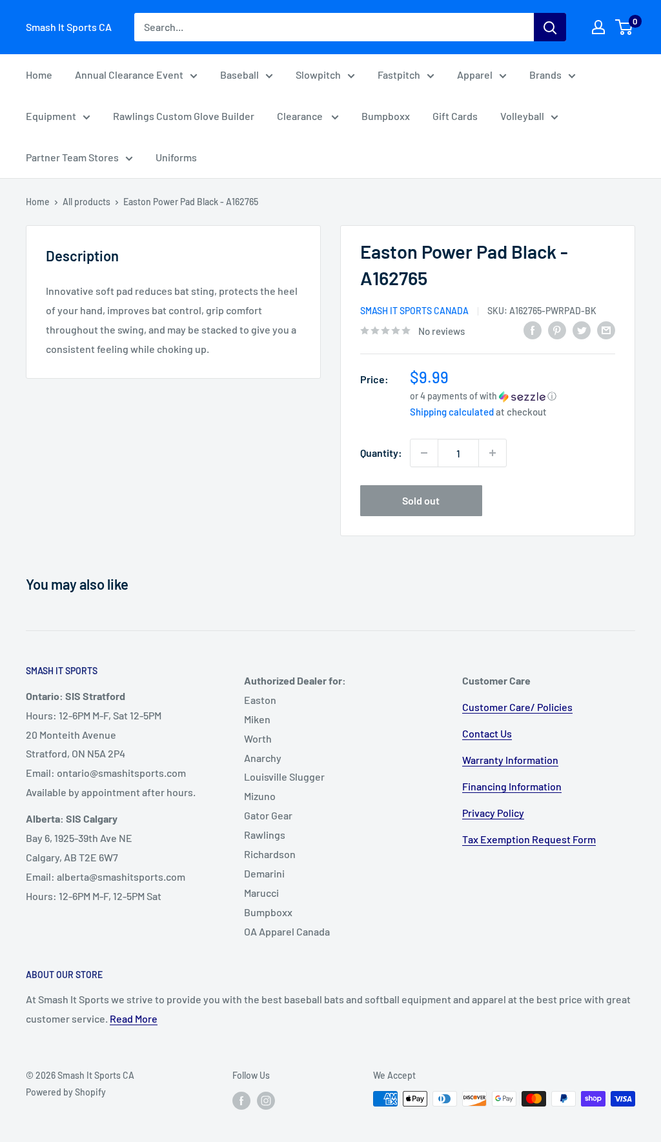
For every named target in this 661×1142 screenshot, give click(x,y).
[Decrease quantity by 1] (424, 452)
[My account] (598, 27)
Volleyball (522, 116)
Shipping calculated (452, 411)
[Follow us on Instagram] (266, 1100)
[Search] (550, 27)
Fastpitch (399, 74)
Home (39, 74)
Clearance (301, 116)
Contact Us (487, 733)
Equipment (51, 116)
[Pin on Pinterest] (557, 329)
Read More (134, 1018)
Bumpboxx (385, 116)
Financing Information (512, 786)
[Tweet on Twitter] (582, 329)
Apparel (475, 74)
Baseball (239, 74)
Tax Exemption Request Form (529, 839)
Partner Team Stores (72, 157)
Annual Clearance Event (129, 74)
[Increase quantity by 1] (492, 452)
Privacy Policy (493, 812)
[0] (624, 27)
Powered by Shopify (66, 1092)
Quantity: (381, 452)
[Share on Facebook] (533, 329)
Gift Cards (455, 116)
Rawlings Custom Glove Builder (183, 116)
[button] (512, 396)
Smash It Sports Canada (414, 310)
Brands (545, 74)
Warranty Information (510, 760)
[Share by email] (606, 329)
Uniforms (176, 157)
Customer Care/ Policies (517, 707)
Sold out (421, 500)
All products (86, 201)
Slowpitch (318, 74)
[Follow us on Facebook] (241, 1100)
